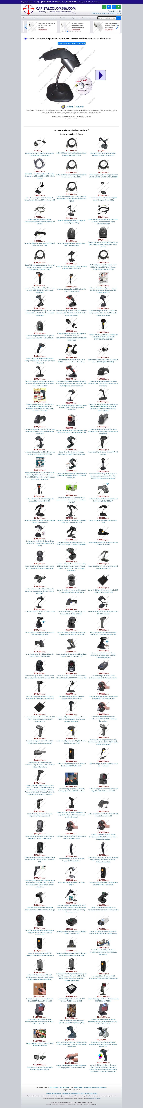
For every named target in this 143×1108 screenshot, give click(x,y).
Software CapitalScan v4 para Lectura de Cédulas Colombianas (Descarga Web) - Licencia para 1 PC (103, 290)
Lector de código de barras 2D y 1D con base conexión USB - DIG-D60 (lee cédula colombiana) (71, 407)
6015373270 (46, 2)
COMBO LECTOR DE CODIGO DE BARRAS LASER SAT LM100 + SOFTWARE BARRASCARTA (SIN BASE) (103, 337)
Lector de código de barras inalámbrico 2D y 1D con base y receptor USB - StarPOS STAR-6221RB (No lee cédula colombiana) (71, 383)
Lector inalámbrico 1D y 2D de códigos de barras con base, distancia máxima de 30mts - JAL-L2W (71, 500)
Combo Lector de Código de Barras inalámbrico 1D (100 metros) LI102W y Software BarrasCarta (103, 655)
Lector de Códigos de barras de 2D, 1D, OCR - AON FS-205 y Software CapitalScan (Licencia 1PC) (40, 719)
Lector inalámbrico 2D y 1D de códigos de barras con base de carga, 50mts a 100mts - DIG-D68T (40, 591)
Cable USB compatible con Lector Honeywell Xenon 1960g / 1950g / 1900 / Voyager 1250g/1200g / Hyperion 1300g (40, 267)
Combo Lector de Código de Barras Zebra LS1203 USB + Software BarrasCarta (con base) (40, 543)
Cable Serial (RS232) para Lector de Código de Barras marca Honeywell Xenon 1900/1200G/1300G (103, 222)
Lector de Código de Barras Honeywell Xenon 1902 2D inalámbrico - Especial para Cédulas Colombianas (71, 1044)
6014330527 (56, 2)
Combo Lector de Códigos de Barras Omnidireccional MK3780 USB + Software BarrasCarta (103, 952)
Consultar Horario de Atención (95, 1087)
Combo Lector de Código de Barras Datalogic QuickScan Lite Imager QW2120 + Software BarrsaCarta (71, 475)
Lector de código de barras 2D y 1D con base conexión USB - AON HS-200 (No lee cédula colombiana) (40, 313)
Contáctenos (98, 2)
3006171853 (73, 2)
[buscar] (118, 18)
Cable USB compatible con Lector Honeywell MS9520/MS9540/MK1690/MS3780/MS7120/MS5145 (71, 199)
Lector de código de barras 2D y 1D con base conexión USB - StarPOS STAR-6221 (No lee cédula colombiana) (71, 313)
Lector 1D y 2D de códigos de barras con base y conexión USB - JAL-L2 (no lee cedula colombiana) (40, 361)
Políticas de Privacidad (53, 1093)
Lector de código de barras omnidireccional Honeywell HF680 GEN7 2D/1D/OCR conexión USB (39, 932)
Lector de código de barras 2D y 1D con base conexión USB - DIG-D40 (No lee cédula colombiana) (40, 290)
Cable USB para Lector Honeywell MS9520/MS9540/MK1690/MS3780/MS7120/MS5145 (40, 222)
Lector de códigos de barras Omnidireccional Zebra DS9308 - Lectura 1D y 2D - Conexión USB (40, 860)
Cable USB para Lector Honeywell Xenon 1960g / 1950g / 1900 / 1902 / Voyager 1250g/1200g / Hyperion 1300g (103, 267)
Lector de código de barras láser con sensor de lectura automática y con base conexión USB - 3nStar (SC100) (39, 383)
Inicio (25, 18)
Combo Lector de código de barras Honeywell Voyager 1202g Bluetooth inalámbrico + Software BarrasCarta (103, 860)
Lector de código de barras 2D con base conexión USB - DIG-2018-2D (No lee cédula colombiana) (103, 431)
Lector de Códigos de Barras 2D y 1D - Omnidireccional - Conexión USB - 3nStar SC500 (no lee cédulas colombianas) (39, 977)
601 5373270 (64, 1087)
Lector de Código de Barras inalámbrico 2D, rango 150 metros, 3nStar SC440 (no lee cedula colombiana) (71, 815)
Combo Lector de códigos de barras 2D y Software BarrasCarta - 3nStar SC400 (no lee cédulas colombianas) (103, 742)
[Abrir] (28, 26)
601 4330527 (54, 1087)
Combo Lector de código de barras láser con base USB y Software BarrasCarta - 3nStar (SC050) (103, 244)
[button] (117, 26)
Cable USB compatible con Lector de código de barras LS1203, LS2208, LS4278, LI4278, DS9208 (40, 176)
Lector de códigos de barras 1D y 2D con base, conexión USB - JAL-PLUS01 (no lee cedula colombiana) (103, 313)
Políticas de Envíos (91, 1093)
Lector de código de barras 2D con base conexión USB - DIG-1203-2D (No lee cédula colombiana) (103, 383)
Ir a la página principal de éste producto (71, 43)
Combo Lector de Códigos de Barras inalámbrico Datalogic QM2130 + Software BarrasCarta (103, 1044)
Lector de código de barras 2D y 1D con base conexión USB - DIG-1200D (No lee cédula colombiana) (40, 431)
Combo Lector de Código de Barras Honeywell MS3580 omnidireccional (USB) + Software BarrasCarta (39, 1022)
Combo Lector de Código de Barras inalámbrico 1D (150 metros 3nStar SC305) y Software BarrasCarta (40, 765)
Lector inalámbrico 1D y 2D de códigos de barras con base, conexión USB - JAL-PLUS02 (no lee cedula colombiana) (103, 476)
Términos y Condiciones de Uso (72, 1093)
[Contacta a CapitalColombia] (49, 9)
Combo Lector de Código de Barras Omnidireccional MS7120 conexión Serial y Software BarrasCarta (103, 837)
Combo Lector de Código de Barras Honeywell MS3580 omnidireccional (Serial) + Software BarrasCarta (103, 1022)
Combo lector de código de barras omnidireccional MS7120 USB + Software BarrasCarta (103, 719)
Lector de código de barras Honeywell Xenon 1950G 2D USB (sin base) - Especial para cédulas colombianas (71, 719)
